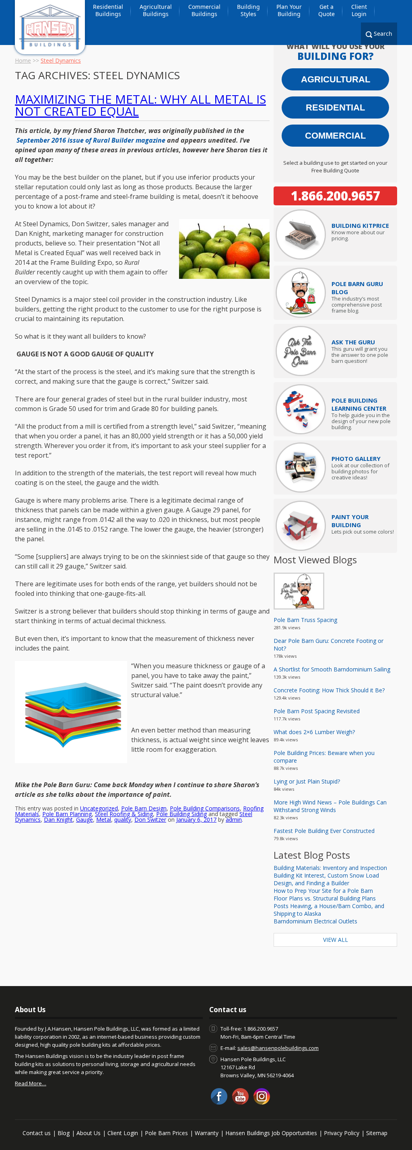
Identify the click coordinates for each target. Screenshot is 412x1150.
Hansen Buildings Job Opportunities (271, 1133)
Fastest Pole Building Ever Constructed (324, 831)
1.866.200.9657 (335, 195)
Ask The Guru (353, 342)
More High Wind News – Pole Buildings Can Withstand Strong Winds (330, 806)
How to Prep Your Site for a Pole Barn (323, 890)
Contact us (37, 1133)
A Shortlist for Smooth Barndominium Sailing (332, 669)
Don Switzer (150, 819)
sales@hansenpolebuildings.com (278, 1048)
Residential (335, 107)
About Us (88, 1133)
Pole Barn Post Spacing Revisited (317, 711)
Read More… (30, 1083)
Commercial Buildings (204, 10)
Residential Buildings (108, 10)
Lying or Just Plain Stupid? (307, 781)
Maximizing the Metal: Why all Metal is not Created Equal (140, 105)
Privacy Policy (341, 1133)
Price (360, 225)
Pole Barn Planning (67, 814)
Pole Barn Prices (166, 1133)
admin (234, 819)
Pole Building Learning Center (359, 404)
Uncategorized (99, 808)
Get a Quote (326, 10)
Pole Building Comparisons (205, 808)
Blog (64, 1133)
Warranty (206, 1133)
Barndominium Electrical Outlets (315, 921)
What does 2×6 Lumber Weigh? (314, 732)
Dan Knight (58, 819)
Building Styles (248, 10)
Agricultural (335, 79)
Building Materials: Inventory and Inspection (330, 868)
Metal (103, 819)
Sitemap (376, 1133)
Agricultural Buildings (156, 10)
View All (335, 939)
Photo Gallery (356, 458)
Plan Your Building (289, 10)
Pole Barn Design (144, 808)
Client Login (359, 10)
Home (23, 60)
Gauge (84, 819)
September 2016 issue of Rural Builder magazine (90, 140)
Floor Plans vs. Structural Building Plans (325, 898)
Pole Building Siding (181, 814)
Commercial (335, 136)
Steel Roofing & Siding (124, 814)
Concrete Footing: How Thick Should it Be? (329, 690)
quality (122, 819)
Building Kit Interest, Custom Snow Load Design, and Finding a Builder (326, 879)
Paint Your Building (350, 521)
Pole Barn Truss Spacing (305, 620)
